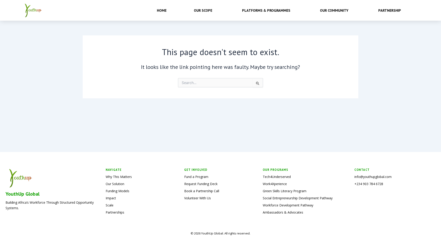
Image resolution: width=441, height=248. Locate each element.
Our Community (334, 10)
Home (162, 10)
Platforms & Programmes (266, 10)
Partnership (389, 10)
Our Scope (203, 10)
